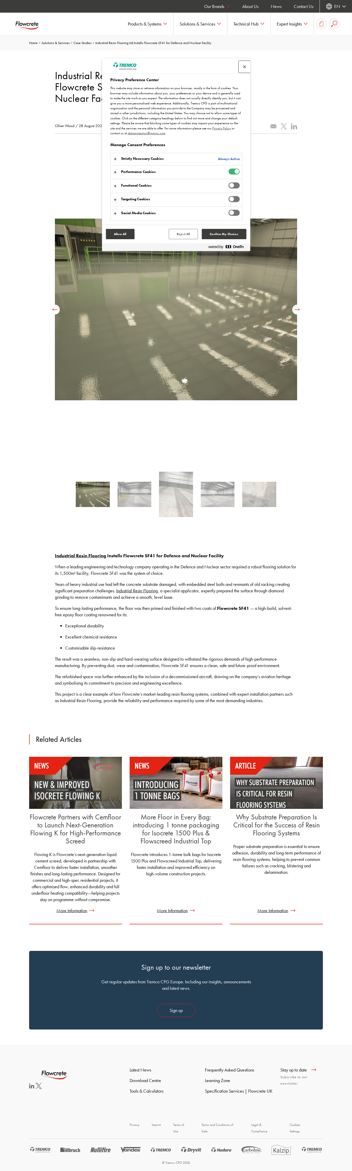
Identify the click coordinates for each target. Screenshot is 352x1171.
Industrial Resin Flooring (80, 556)
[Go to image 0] (93, 496)
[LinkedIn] (31, 1087)
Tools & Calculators (146, 1091)
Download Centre (145, 1080)
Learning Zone (217, 1080)
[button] (147, 24)
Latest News (140, 1070)
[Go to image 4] (259, 496)
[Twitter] (39, 1087)
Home (33, 42)
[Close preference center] (244, 66)
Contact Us (303, 6)
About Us (250, 6)
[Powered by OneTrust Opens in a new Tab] (228, 248)
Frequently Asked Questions (229, 1070)
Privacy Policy (221, 128)
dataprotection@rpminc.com (146, 133)
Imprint (156, 1125)
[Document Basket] (321, 23)
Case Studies (82, 42)
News (276, 6)
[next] (297, 309)
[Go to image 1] (135, 496)
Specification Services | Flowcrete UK (238, 1091)
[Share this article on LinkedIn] (294, 126)
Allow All (120, 234)
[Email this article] (273, 126)
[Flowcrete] (31, 24)
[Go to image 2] (176, 496)
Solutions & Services (55, 42)
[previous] (55, 309)
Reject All (183, 234)
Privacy (134, 1125)
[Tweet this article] (284, 126)
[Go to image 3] (218, 496)
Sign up (176, 1010)
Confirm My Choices (224, 234)
